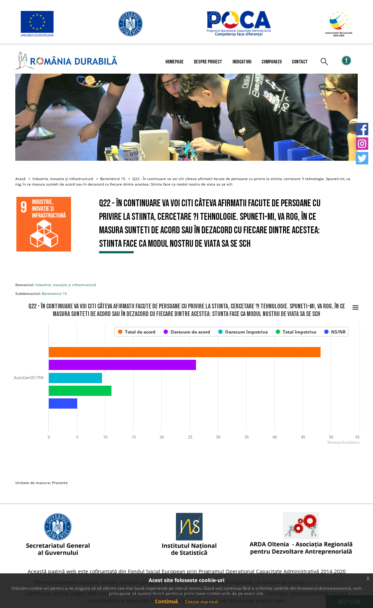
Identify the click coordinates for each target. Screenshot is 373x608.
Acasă (20, 178)
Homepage (174, 62)
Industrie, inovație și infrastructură (62, 178)
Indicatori (241, 62)
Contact (300, 62)
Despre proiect (208, 62)
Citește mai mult (201, 602)
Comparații (272, 62)
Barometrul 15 (112, 178)
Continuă (166, 601)
